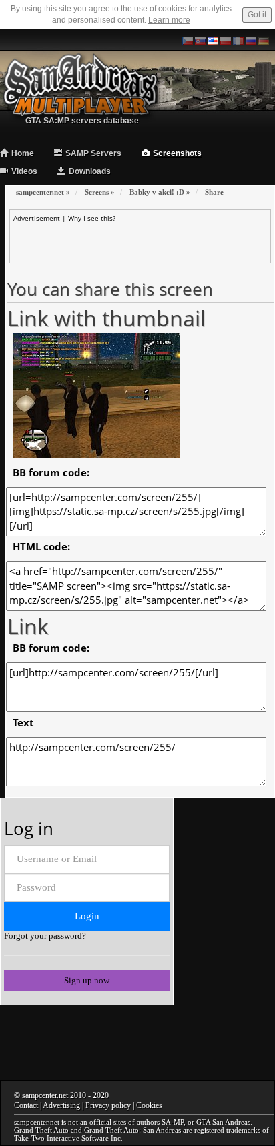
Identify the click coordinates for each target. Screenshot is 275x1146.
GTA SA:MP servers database (82, 120)
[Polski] (225, 40)
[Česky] (187, 40)
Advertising (61, 1105)
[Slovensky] (200, 40)
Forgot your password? (45, 936)
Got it (257, 14)
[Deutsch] (263, 40)
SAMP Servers (93, 153)
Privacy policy (108, 1105)
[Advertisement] (143, 239)
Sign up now (86, 980)
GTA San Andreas (223, 1122)
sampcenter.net (45, 1095)
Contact (26, 1105)
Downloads (90, 171)
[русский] (251, 40)
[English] (213, 40)
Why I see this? (91, 218)
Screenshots (177, 153)
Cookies (149, 1105)
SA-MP (173, 1122)
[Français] (238, 40)
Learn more (169, 20)
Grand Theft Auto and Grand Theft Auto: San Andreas (97, 1130)
